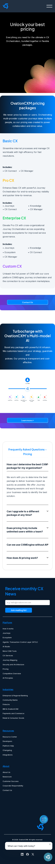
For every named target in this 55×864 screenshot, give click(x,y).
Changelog (7, 750)
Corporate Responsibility (13, 786)
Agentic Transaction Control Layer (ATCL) (20, 642)
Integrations (8, 755)
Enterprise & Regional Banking (15, 695)
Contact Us (27, 302)
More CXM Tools (10, 651)
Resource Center (10, 737)
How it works (8, 629)
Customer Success (11, 781)
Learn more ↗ (27, 420)
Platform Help (8, 746)
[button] (49, 6)
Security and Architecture (13, 664)
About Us (6, 772)
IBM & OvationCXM (10, 709)
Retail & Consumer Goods (13, 718)
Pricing (5, 669)
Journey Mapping (10, 660)
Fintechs (6, 704)
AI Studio (6, 646)
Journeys (6, 633)
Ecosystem (7, 637)
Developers (7, 741)
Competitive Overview (12, 673)
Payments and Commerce (13, 713)
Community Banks (10, 700)
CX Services (8, 655)
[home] (19, 6)
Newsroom (7, 777)
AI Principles (8, 678)
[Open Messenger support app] (48, 857)
